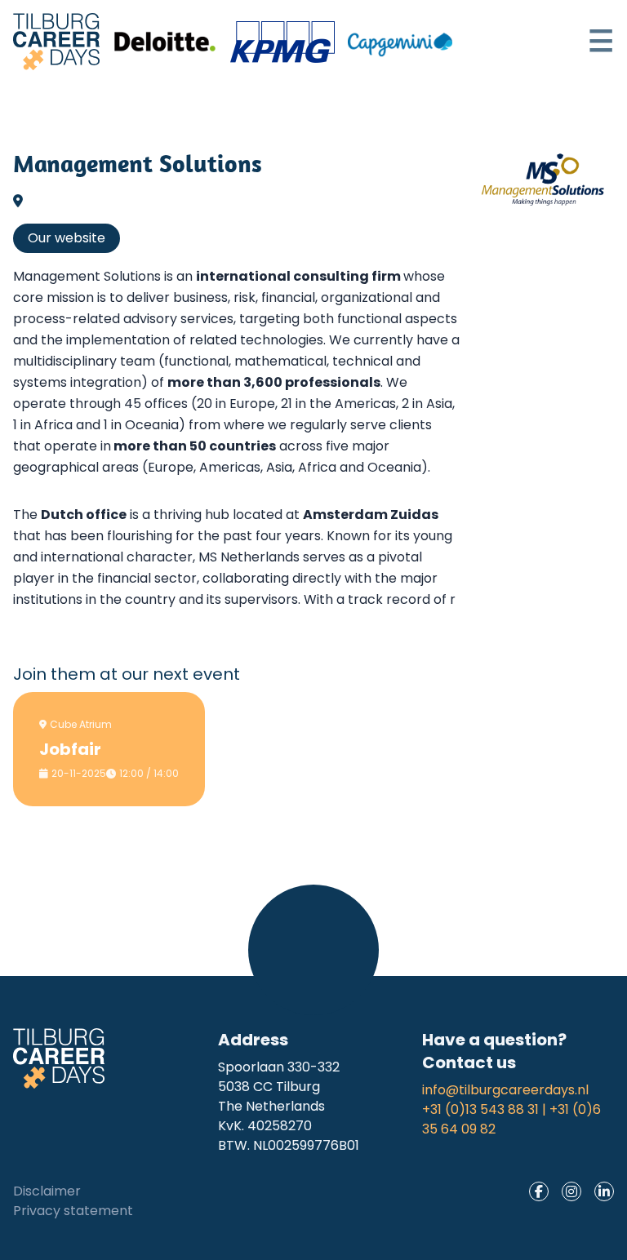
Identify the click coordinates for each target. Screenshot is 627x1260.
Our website (66, 237)
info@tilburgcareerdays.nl (505, 1089)
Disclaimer (47, 1191)
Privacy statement (73, 1210)
